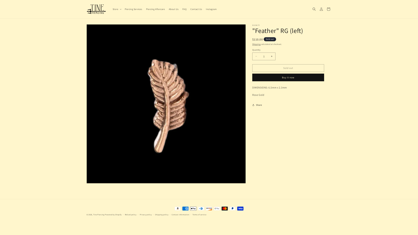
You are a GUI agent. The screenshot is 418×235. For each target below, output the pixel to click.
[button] (117, 9)
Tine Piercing (98, 214)
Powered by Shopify (113, 214)
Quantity (256, 49)
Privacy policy (146, 214)
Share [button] (259, 104)
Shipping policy (162, 214)
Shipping (256, 44)
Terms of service (199, 214)
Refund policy (131, 214)
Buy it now (288, 77)
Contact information (180, 214)
